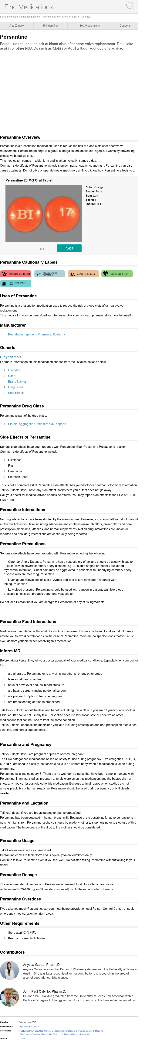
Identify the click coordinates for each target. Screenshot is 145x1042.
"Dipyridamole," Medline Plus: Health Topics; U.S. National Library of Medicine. (54, 1034)
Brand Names (17, 381)
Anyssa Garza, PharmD (30, 1026)
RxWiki (22, 1038)
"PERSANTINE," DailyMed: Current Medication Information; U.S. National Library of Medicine (61, 1030)
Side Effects (16, 392)
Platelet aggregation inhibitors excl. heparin (37, 424)
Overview (14, 370)
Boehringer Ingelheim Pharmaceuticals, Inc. (37, 334)
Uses (11, 376)
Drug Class (15, 387)
